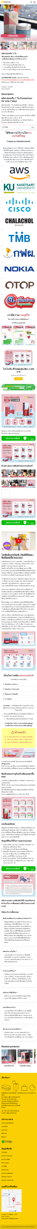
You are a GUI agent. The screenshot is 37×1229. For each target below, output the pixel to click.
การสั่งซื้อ (4, 1166)
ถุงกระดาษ (4, 1130)
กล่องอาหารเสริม (7, 564)
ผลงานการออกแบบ (6, 1156)
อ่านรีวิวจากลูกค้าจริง (18, 323)
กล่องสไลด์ (4, 1126)
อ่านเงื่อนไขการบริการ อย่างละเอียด (18, 723)
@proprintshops (23, 78)
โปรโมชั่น (4, 1152)
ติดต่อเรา (4, 1137)
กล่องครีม (10, 87)
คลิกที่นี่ (18, 379)
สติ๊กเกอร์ (4, 1133)
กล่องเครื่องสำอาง (29, 561)
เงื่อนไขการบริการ (6, 1176)
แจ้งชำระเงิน (5, 1169)
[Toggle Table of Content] (32, 127)
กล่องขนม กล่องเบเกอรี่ (22, 564)
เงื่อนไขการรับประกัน (7, 1180)
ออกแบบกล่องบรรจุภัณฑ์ (15, 566)
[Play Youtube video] (18, 540)
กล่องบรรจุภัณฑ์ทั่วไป (7, 1123)
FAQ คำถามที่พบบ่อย (7, 1173)
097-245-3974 (19, 82)
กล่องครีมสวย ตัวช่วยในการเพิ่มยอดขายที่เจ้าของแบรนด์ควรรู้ (18, 903)
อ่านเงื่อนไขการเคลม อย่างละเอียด (18, 725)
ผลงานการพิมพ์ (5, 1159)
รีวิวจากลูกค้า (5, 1162)
